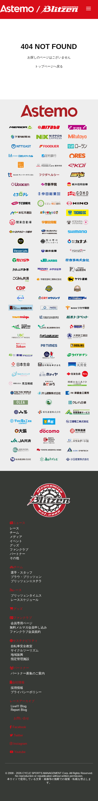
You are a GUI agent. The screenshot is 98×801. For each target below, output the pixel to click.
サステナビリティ (25, 640)
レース (14, 528)
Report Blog (18, 710)
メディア (16, 537)
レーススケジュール (24, 600)
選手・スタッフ (21, 572)
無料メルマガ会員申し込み (28, 627)
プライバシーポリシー (26, 692)
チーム (14, 532)
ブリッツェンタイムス (26, 595)
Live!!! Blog (18, 706)
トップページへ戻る (49, 66)
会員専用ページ (21, 623)
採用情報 (16, 688)
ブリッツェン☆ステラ (26, 581)
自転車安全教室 (21, 646)
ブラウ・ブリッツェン (26, 577)
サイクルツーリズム (24, 650)
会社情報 (18, 682)
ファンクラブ (19, 549)
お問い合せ (21, 718)
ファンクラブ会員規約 (25, 631)
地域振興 (16, 654)
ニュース (19, 523)
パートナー (17, 554)
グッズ (14, 545)
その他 (14, 558)
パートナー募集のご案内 (27, 673)
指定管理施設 (19, 659)
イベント (16, 541)
